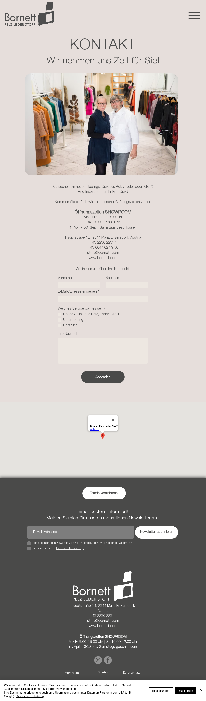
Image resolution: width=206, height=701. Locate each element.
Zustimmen (186, 691)
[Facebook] (108, 660)
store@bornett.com (103, 253)
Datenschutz (131, 673)
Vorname (65, 278)
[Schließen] (201, 690)
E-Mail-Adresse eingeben (77, 292)
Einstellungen (160, 691)
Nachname (114, 278)
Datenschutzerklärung (30, 696)
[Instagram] (98, 660)
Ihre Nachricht (69, 334)
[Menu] (194, 15)
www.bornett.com (103, 258)
